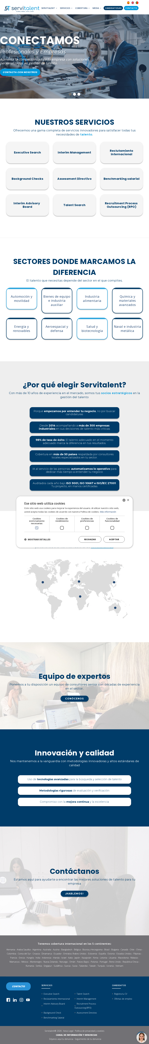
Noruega (64, 961)
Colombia (11, 953)
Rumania (30, 965)
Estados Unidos (124, 953)
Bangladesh (66, 949)
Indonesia (46, 957)
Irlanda (56, 957)
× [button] (128, 500)
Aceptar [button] (114, 539)
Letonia (103, 957)
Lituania (112, 957)
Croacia (36, 953)
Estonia (111, 953)
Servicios (65, 8)
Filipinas (137, 953)
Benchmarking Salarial (54, 1017)
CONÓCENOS (74, 698)
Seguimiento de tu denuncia (88, 1039)
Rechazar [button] (90, 539)
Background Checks (27, 178)
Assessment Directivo (74, 178)
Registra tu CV (120, 993)
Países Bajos (83, 961)
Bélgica (77, 949)
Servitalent (48, 8)
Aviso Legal (68, 1030)
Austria (56, 949)
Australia (47, 949)
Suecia (67, 965)
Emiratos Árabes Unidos (74, 953)
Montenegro (36, 961)
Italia (70, 957)
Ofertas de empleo (123, 998)
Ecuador (58, 953)
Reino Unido (115, 961)
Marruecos (15, 961)
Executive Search (27, 152)
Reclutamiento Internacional (121, 152)
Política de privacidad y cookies (89, 1030)
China (138, 949)
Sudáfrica (58, 965)
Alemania (10, 949)
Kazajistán (86, 957)
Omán (72, 961)
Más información (108, 511)
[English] (132, 3)
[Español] (128, 3)
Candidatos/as (113, 8)
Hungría (30, 957)
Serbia (39, 965)
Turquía (101, 965)
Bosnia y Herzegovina (92, 949)
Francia (13, 957)
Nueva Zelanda (51, 961)
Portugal (103, 961)
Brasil (106, 949)
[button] (37, 539)
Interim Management (74, 152)
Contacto (131, 8)
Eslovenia (92, 953)
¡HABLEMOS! (74, 893)
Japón (77, 957)
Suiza (74, 965)
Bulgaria (115, 949)
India (38, 957)
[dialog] (74, 522)
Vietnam (119, 965)
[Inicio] (22, 7)
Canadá (124, 949)
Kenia (95, 957)
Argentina (36, 949)
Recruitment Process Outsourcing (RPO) (121, 205)
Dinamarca (47, 953)
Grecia (22, 957)
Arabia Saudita (24, 949)
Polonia (94, 961)
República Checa (130, 961)
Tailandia (83, 965)
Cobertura (81, 8)
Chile (132, 949)
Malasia (134, 957)
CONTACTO (18, 986)
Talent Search (74, 205)
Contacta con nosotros (20, 72)
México (25, 961)
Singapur (48, 965)
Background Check (52, 1012)
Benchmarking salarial (122, 178)
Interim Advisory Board (27, 205)
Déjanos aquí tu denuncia (61, 1039)
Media (96, 8)
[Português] (137, 3)
